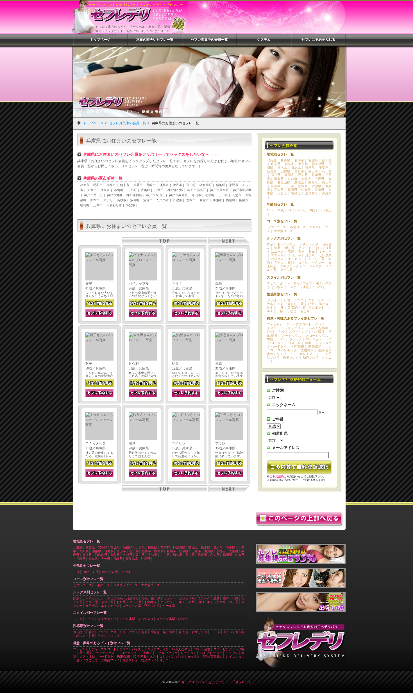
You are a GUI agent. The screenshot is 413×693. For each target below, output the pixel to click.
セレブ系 (325, 255)
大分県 (282, 193)
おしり (305, 311)
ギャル (279, 262)
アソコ (299, 300)
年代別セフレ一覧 (86, 566)
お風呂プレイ (110, 660)
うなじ (291, 311)
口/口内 (293, 307)
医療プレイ (291, 357)
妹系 (270, 244)
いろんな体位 (319, 328)
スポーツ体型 (299, 287)
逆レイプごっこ (310, 353)
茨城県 (193, 547)
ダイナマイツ (302, 283)
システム (264, 40)
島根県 (313, 182)
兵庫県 (319, 178)
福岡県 (292, 189)
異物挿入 (307, 350)
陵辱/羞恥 (314, 346)
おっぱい (273, 300)
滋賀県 (279, 178)
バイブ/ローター (211, 652)
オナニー (166, 660)
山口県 (289, 186)
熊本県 (93, 558)
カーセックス (291, 335)
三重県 (196, 551)
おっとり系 (324, 248)
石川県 (327, 171)
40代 (301, 210)
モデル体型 (324, 283)
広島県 (276, 186)
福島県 (289, 164)
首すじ (271, 307)
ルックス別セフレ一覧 (284, 238)
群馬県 (296, 167)
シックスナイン (292, 328)
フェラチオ (274, 324)
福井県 (276, 174)
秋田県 (327, 160)
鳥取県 (299, 182)
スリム (271, 283)
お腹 (280, 303)
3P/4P (270, 331)
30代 (291, 210)
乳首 (287, 300)
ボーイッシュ (286, 244)
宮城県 (313, 160)
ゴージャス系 (312, 266)
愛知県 (303, 174)
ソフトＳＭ (324, 343)
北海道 (271, 160)
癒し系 (289, 248)
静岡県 (289, 174)
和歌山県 (284, 182)
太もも (292, 303)
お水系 (310, 255)
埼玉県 (310, 167)
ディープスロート (298, 324)
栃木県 (282, 167)
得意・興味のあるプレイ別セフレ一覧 (295, 318)
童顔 (291, 262)
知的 (201, 602)
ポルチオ (82, 635)
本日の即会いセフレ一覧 (154, 40)
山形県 (276, 164)
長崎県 (319, 189)
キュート (305, 248)
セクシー (318, 262)
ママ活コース (283, 231)
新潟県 (271, 171)
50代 (311, 210)
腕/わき (323, 303)
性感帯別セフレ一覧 (282, 294)
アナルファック (291, 339)
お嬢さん (132, 598)
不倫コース (298, 227)
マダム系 (277, 255)
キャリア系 (316, 259)
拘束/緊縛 (297, 346)
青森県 (285, 160)
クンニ (319, 324)
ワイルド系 (152, 605)
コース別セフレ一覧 (282, 221)
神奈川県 (318, 164)
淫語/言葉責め (213, 656)
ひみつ (317, 287)
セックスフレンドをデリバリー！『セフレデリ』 (218, 682)
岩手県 (299, 160)
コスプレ (294, 343)
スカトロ (156, 656)
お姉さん (277, 259)
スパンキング (287, 350)
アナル (133, 632)
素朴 (301, 251)
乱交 (282, 331)
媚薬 (308, 343)
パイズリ (138, 649)
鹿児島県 (311, 193)
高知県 (279, 189)
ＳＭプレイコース (125, 585)
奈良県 (87, 554)
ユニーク (277, 251)
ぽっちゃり (278, 287)
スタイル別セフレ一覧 (284, 277)
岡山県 (327, 182)
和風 (311, 251)
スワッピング (298, 331)
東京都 (303, 164)
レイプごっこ (286, 353)
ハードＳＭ (279, 346)
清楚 (291, 251)
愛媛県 (202, 554)
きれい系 (294, 255)
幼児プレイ (310, 357)
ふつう (284, 283)
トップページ (100, 40)
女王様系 (91, 605)
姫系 (277, 248)
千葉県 (323, 167)
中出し (271, 339)
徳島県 (303, 186)
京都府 (292, 178)
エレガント (296, 259)
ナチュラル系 (309, 244)
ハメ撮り (318, 331)
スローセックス (317, 335)
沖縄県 (327, 193)
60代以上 (325, 210)
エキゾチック (289, 266)
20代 (280, 210)
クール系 (286, 269)
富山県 (313, 171)
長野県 (299, 171)
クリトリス (316, 300)
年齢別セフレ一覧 (280, 204)
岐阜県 (316, 174)
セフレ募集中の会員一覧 (209, 40)
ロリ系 (303, 262)
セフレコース (276, 227)
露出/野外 (86, 652)
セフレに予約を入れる (318, 40)
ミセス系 (325, 251)
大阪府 (306, 178)
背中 (311, 303)
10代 (270, 210)
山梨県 (285, 171)
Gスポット (316, 307)
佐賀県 (306, 189)
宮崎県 (296, 193)
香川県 (316, 186)
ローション (313, 339)
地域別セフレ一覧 (280, 154)
